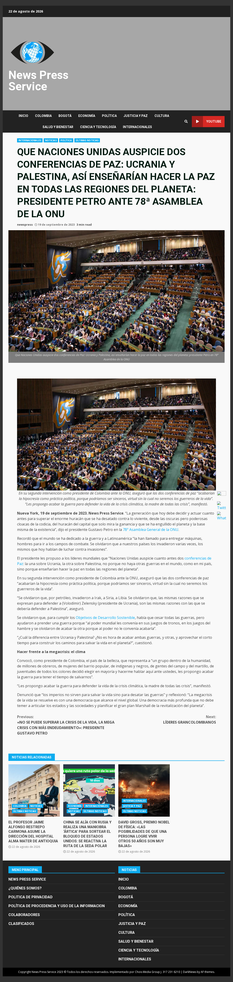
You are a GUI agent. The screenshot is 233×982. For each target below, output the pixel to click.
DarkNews (189, 972)
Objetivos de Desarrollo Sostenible (105, 617)
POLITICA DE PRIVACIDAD (30, 897)
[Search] (186, 121)
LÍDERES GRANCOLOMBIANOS (189, 719)
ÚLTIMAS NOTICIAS (87, 140)
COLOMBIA (43, 116)
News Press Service (38, 80)
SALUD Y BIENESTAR (58, 127)
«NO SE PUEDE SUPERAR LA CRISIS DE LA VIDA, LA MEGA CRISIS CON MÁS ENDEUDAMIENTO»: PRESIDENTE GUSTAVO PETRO (65, 725)
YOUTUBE (213, 121)
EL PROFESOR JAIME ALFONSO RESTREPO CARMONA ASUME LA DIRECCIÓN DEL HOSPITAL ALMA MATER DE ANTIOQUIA (34, 790)
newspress (25, 225)
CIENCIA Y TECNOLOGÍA (98, 127)
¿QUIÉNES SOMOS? (25, 888)
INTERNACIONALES (137, 127)
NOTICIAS (51, 140)
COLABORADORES (24, 915)
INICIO (23, 116)
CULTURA (161, 116)
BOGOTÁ (64, 116)
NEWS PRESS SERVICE (27, 879)
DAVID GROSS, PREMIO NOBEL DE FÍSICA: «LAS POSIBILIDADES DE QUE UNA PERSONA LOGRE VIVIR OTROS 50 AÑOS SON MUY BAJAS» (144, 790)
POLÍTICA (109, 116)
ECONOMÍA (86, 116)
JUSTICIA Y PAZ (136, 116)
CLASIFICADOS (21, 923)
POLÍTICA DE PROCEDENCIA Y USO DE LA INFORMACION (56, 906)
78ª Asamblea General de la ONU (150, 529)
